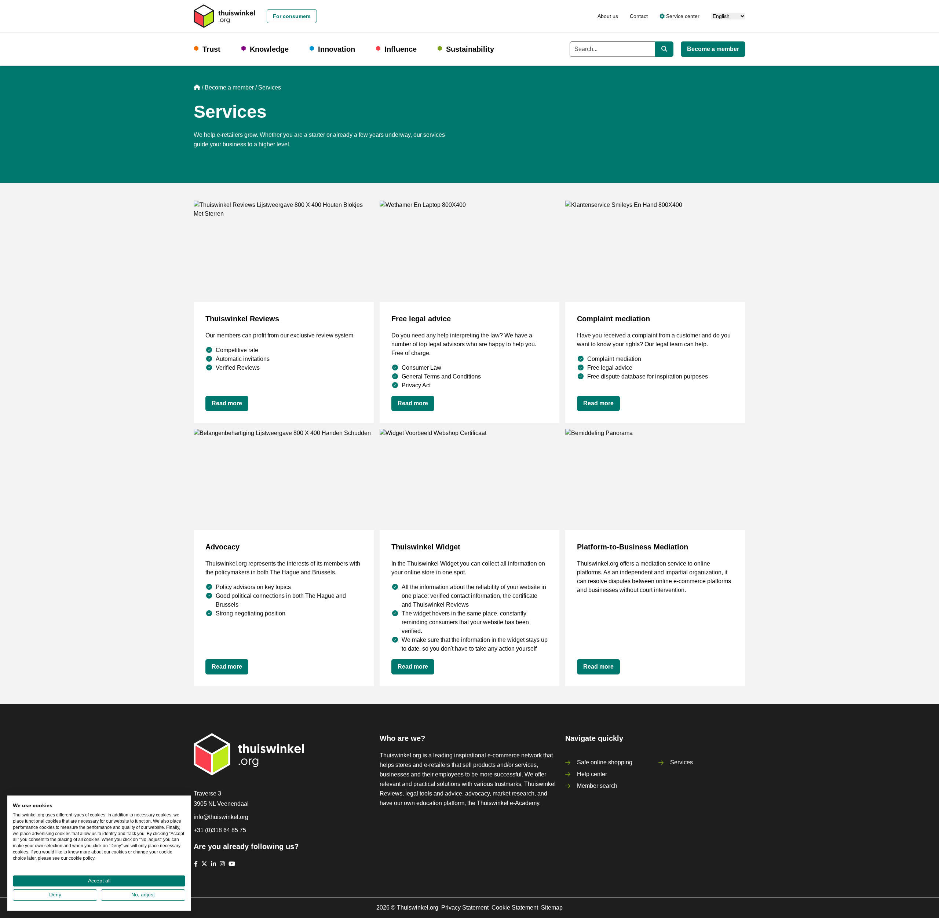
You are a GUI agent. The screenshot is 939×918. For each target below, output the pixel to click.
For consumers (292, 16)
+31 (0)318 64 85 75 (220, 830)
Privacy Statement (465, 907)
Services (681, 762)
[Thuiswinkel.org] (224, 16)
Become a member (713, 49)
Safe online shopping (604, 762)
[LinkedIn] (213, 863)
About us (608, 16)
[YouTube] (231, 863)
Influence (400, 49)
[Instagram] (222, 863)
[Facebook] (196, 863)
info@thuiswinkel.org (221, 817)
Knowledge (269, 49)
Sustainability (470, 49)
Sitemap (552, 907)
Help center (592, 774)
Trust (211, 49)
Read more (227, 403)
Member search (597, 786)
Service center (682, 16)
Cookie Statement (515, 907)
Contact (639, 16)
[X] (204, 863)
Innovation (336, 49)
